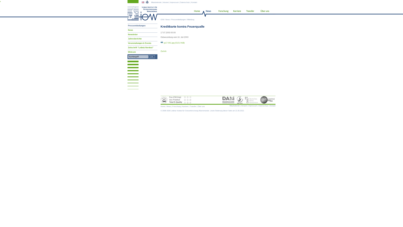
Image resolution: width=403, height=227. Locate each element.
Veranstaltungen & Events (139, 43)
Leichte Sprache (147, 2)
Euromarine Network (267, 100)
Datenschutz (185, 2)
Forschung (222, 13)
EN (143, 2)
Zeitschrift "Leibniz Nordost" (140, 48)
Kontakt (194, 2)
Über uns (265, 13)
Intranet (166, 2)
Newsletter (133, 34)
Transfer (250, 13)
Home (195, 13)
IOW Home (142, 13)
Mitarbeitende (156, 2)
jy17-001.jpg (174, 43)
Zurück (163, 51)
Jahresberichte (135, 39)
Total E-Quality (164, 100)
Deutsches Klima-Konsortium (252, 100)
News (167, 19)
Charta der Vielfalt (188, 100)
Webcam (132, 52)
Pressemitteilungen (178, 19)
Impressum (174, 2)
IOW (162, 19)
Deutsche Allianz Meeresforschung (228, 100)
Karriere (236, 13)
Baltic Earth (240, 100)
